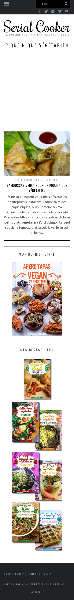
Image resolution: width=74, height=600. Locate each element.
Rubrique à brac (37, 573)
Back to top (36, 592)
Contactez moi (54, 584)
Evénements (32, 584)
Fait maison (12, 584)
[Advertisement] (37, 92)
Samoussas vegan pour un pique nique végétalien (37, 188)
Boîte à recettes (27, 179)
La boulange (13, 573)
